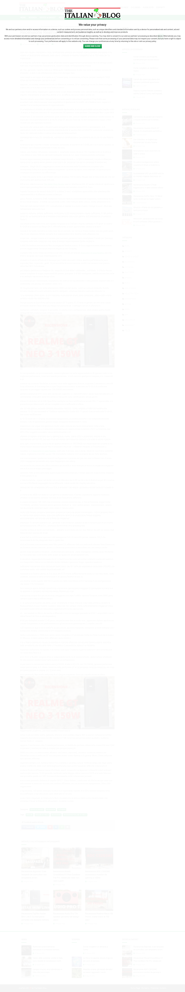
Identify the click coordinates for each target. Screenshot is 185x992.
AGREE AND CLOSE (92, 46)
